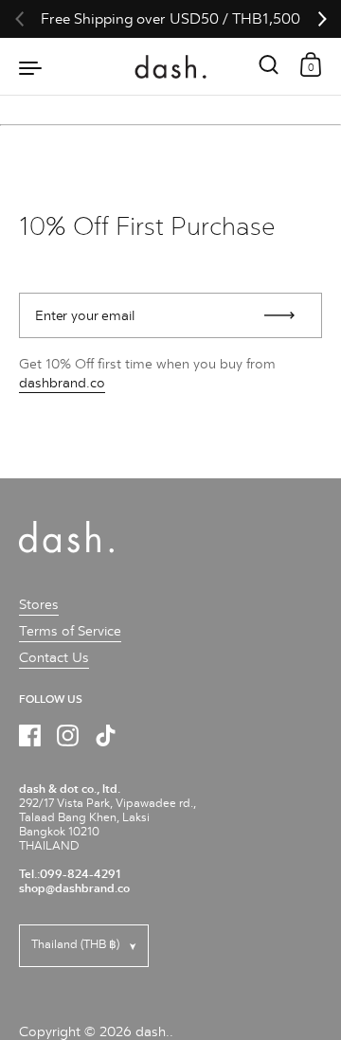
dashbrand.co (62, 382)
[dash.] (170, 67)
